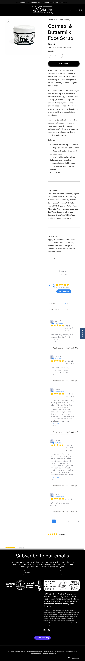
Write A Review (64, 291)
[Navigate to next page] (79, 521)
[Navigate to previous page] (49, 521)
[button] (4, 10)
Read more (55, 423)
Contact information (49, 653)
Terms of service (71, 651)
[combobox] (58, 303)
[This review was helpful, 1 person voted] (72, 381)
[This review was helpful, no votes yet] (72, 348)
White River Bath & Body (21, 651)
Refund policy (48, 651)
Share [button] (52, 258)
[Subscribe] (59, 572)
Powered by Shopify (35, 651)
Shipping (51, 47)
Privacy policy (59, 651)
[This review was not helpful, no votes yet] (75, 348)
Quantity (51, 51)
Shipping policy (36, 653)
